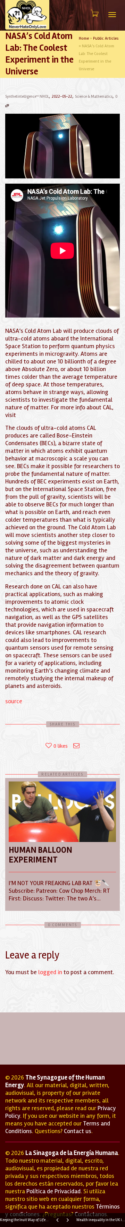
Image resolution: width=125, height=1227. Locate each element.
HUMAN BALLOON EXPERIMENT (40, 855)
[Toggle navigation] (112, 15)
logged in (50, 972)
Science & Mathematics (93, 96)
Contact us (77, 1131)
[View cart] (94, 13)
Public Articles (105, 38)
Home (84, 38)
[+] (62, 811)
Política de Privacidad (53, 1191)
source (13, 701)
